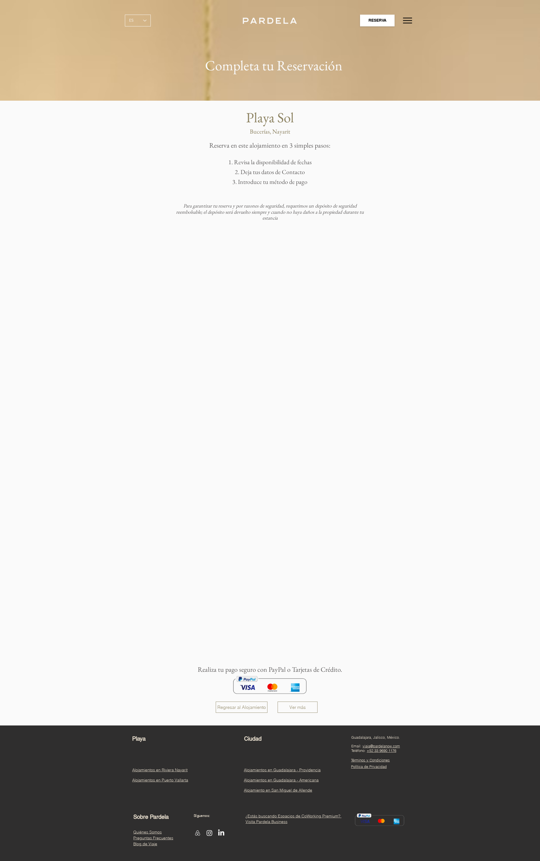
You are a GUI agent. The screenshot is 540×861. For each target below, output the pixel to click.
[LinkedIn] (221, 833)
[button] (407, 20)
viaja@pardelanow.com (381, 746)
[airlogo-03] (197, 833)
